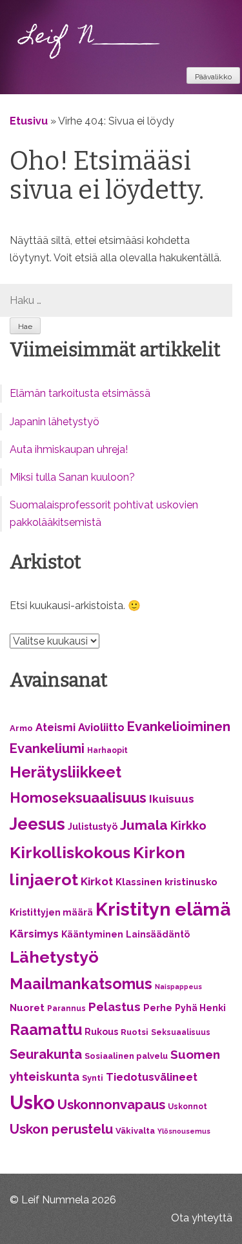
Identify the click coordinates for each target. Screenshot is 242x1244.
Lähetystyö (54, 957)
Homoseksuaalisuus (78, 797)
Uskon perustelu (61, 1129)
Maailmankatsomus (81, 983)
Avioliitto (101, 727)
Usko (32, 1102)
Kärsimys (34, 933)
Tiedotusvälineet (151, 1076)
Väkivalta (135, 1131)
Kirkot (97, 881)
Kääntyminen (92, 934)
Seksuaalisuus (180, 1032)
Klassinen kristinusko (166, 881)
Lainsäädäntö (158, 934)
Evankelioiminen (178, 726)
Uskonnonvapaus (111, 1104)
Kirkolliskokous (70, 852)
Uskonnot (187, 1106)
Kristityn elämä (163, 909)
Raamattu (46, 1030)
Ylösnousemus (183, 1131)
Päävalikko (213, 76)
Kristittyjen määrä (51, 912)
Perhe (157, 1007)
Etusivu (29, 121)
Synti (92, 1078)
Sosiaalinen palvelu (126, 1056)
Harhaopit (107, 750)
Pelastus (114, 1006)
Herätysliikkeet (65, 772)
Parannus (66, 1008)
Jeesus (37, 824)
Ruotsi (134, 1032)
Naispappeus (178, 986)
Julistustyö (92, 826)
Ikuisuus (171, 798)
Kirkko (188, 825)
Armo (21, 728)
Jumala (144, 825)
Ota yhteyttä (201, 1218)
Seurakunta (46, 1054)
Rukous (101, 1032)
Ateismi (55, 727)
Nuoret (27, 1007)
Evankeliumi (47, 748)
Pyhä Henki (200, 1008)
